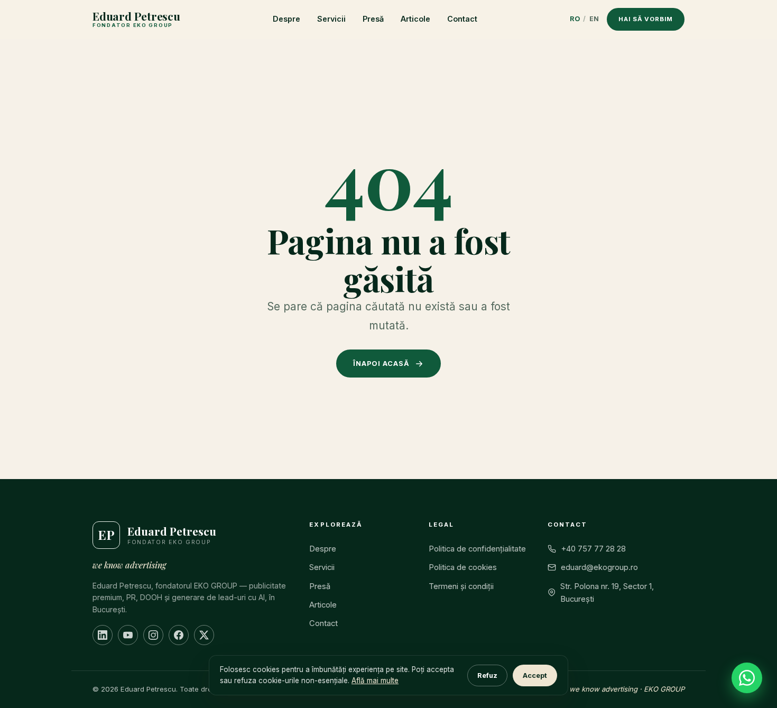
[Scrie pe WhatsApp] (747, 678)
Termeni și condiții (461, 586)
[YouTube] (128, 635)
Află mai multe (375, 680)
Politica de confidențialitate (477, 549)
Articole (415, 18)
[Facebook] (179, 635)
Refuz (487, 675)
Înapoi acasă (381, 363)
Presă (373, 18)
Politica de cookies (463, 567)
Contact (462, 18)
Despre (286, 18)
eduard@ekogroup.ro (599, 567)
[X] (204, 635)
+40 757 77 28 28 (593, 549)
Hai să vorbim (645, 19)
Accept (535, 675)
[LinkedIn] (102, 635)
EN (594, 19)
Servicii (331, 18)
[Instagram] (153, 635)
